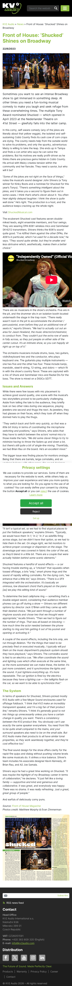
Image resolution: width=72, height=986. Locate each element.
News (20, 24)
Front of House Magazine (26, 805)
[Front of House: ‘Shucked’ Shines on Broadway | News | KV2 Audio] (12, 8)
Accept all (36, 503)
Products (8, 971)
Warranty (22, 971)
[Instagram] (33, 958)
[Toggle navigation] (65, 8)
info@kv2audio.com (23, 943)
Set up (36, 518)
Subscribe (62, 895)
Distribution (13, 950)
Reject (36, 511)
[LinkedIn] (42, 958)
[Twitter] (15, 958)
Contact (9, 909)
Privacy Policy (39, 971)
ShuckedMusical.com (20, 212)
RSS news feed (15, 902)
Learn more (36, 494)
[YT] (24, 958)
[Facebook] (6, 958)
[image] (36, 70)
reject (44, 490)
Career (54, 971)
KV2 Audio (8, 24)
